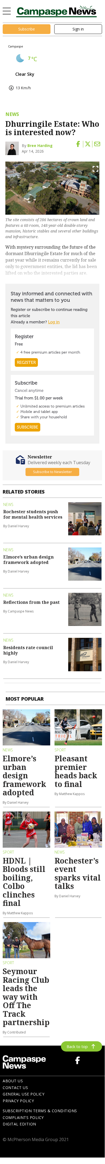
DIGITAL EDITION (19, 1124)
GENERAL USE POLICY (23, 1094)
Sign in (78, 29)
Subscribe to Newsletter (52, 471)
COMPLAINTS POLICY (23, 1117)
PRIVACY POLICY (18, 1100)
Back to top (77, 1046)
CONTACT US (15, 1087)
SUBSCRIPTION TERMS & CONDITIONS (40, 1110)
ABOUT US (13, 1080)
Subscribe (26, 29)
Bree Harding (40, 145)
